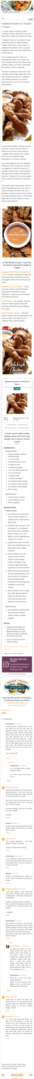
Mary (7, 997)
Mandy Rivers (15, 946)
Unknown (9, 1016)
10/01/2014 (18, 724)
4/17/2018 (16, 1016)
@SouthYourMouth (20, 664)
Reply (7, 758)
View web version (17, 1078)
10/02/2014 (23, 975)
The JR (8, 787)
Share (4, 713)
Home (17, 1075)
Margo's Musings (12, 889)
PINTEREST (21, 703)
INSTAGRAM (12, 705)
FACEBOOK (11, 703)
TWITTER (22, 705)
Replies (10, 762)
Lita (7, 839)
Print (17, 388)
